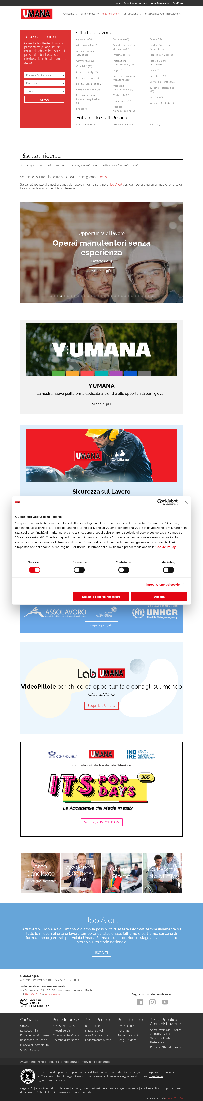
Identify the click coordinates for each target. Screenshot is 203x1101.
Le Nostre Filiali (29, 1030)
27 (138, 296)
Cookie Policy (165, 546)
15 (98, 296)
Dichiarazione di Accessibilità (72, 1092)
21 (118, 296)
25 (132, 296)
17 (105, 296)
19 (111, 296)
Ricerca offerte (94, 1026)
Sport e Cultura (29, 1050)
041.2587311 (33, 994)
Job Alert (116, 184)
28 (142, 296)
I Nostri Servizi (61, 1030)
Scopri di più (101, 266)
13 (91, 296)
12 (88, 296)
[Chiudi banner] (186, 502)
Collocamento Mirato (162, 873)
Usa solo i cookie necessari (101, 596)
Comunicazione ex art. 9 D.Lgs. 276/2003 (111, 1088)
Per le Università (128, 1035)
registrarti (106, 177)
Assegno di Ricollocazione (81, 873)
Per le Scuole (126, 1026)
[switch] (79, 570)
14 (95, 296)
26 (135, 296)
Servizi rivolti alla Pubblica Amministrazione (165, 1032)
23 (125, 296)
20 (115, 296)
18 (108, 296)
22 (122, 296)
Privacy (76, 1088)
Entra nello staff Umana (34, 1035)
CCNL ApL (43, 1092)
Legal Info (26, 1088)
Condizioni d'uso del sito (52, 1088)
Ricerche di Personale (66, 1040)
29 (145, 296)
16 (101, 296)
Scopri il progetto (102, 625)
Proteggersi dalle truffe (95, 1061)
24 (128, 296)
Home (117, 3)
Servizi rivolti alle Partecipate (160, 1040)
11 (84, 296)
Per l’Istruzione (130, 14)
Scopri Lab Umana (101, 706)
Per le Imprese (87, 14)
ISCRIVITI (101, 952)
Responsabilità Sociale (34, 1040)
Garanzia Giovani (122, 873)
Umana (24, 1026)
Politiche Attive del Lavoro (166, 1047)
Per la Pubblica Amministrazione (161, 14)
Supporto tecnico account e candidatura (49, 1061)
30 (148, 296)
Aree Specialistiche (64, 1026)
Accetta (159, 596)
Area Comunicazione (136, 3)
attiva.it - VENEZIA (174, 1097)
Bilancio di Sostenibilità (34, 1045)
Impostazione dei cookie (163, 584)
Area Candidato (160, 3)
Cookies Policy (150, 1088)
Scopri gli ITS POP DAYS (101, 822)
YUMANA (177, 3)
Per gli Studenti (127, 1040)
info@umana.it (53, 994)
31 (152, 296)
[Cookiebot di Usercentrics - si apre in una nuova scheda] (160, 502)
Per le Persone (109, 14)
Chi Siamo (68, 14)
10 (81, 296)
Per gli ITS (124, 1030)
